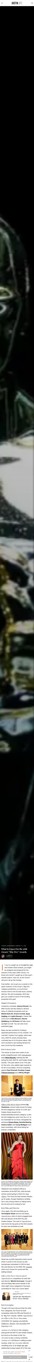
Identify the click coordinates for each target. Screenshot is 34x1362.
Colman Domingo (8, 1073)
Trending (18, 945)
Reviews (15, 1294)
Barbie (20, 1035)
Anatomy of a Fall (19, 1321)
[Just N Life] (17, 3)
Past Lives (4, 1326)
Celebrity (4, 945)
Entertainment (11, 945)
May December (21, 1323)
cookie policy (17, 1353)
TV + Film (23, 945)
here (10, 1026)
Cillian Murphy (10, 1058)
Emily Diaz (10, 955)
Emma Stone (13, 1122)
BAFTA (26, 965)
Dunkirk (29, 1267)
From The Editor (26, 1293)
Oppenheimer (26, 1055)
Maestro (12, 1323)
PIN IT (17, 1089)
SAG (31, 965)
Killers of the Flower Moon (10, 1104)
